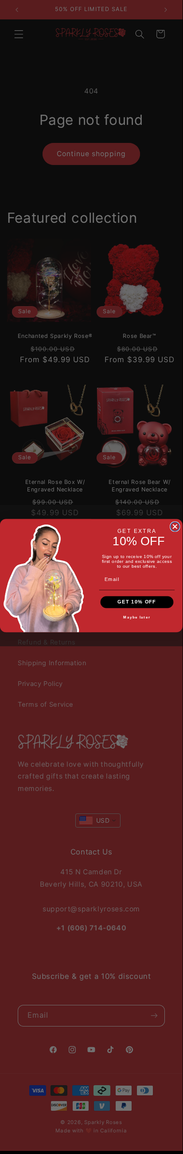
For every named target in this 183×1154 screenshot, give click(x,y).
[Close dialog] (175, 526)
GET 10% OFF (136, 601)
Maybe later (136, 617)
